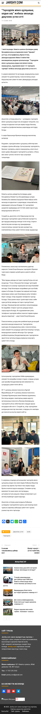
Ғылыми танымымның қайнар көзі (10, 550)
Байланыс (25, 711)
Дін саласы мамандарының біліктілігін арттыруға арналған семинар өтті (25, 602)
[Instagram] (8, 691)
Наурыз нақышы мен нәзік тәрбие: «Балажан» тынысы (24, 610)
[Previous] (4, 619)
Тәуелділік (6, 536)
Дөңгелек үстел (18, 532)
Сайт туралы (15, 711)
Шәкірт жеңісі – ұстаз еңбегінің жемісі (33, 550)
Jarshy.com (6, 637)
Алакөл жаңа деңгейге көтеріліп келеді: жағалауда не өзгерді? (25, 569)
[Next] (8, 619)
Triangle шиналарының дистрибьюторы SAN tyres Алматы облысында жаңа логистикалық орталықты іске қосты (19, 581)
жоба (28, 532)
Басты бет (5, 711)
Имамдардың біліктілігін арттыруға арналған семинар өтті (25, 591)
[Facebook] (4, 691)
